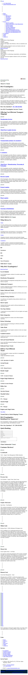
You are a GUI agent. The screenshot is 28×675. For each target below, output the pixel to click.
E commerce (4, 152)
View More (3, 411)
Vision (2, 222)
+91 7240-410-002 (7, 3)
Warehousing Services (6, 119)
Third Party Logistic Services (8, 130)
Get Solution (3, 441)
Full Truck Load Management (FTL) (13, 32)
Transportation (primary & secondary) (11, 140)
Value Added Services (10, 28)
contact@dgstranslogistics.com (9, 4)
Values (2, 229)
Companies (8, 19)
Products (7, 20)
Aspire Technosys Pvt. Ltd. (17, 672)
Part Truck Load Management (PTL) (13, 31)
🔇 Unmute (23, 78)
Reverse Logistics (9, 26)
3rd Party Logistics (9, 22)
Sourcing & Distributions (7, 208)
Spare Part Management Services (12, 29)
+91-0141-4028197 (10, 664)
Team (4, 642)
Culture (2, 235)
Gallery (4, 34)
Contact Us (5, 36)
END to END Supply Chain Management (14, 24)
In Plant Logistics (9, 25)
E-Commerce (6, 33)
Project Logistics (5, 187)
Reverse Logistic (5, 176)
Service (4, 21)
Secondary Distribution (10, 27)
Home (4, 13)
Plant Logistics (4, 198)
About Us (5, 14)
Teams (4, 35)
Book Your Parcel (4, 48)
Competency (3, 240)
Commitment (8, 18)
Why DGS (8, 17)
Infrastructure (8, 15)
